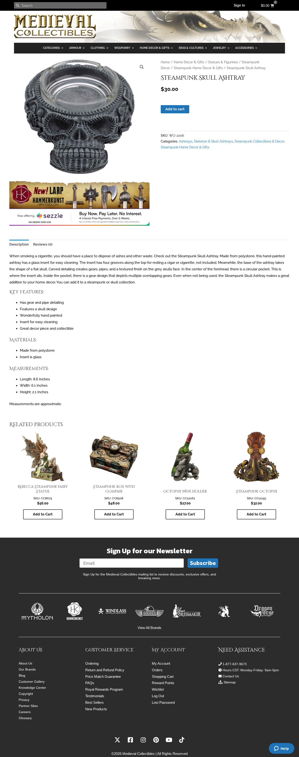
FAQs (89, 683)
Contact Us (231, 676)
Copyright (26, 694)
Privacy (24, 700)
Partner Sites (28, 706)
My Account (161, 663)
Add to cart (175, 109)
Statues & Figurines (223, 62)
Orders (157, 670)
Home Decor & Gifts (189, 62)
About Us (25, 663)
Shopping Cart (163, 676)
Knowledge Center (32, 687)
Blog (22, 675)
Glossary (25, 718)
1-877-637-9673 (235, 664)
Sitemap (230, 682)
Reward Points (163, 683)
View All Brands (149, 628)
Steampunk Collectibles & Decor (259, 141)
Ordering (92, 663)
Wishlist (158, 689)
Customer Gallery (32, 681)
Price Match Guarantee (103, 676)
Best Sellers (94, 702)
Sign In (239, 5)
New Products (96, 709)
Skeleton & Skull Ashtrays (213, 141)
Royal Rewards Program (104, 689)
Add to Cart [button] (43, 514)
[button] (142, 67)
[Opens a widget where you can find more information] (281, 749)
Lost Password (163, 702)
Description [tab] (19, 244)
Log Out (158, 696)
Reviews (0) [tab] (43, 244)
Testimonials (94, 696)
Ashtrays (185, 141)
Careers (25, 712)
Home (165, 62)
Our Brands (27, 669)
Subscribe (203, 563)
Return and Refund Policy (104, 670)
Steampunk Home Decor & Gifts (198, 68)
